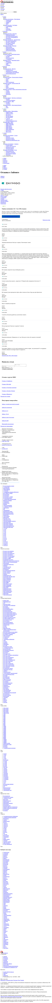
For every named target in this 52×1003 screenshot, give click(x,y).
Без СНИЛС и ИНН (7, 493)
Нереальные (6, 802)
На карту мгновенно (8, 554)
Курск (4, 886)
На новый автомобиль (11, 41)
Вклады (5, 66)
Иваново (5, 870)
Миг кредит (8, 131)
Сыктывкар (6, 927)
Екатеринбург (6, 869)
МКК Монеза (9, 127)
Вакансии (5, 962)
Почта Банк (8, 30)
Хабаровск (5, 939)
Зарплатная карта (7, 592)
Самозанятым (6, 510)
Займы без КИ (5, 420)
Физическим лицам (7, 511)
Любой (4, 753)
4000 (4, 719)
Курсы (4, 74)
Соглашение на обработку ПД (10, 967)
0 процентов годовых (8, 797)
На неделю (5, 759)
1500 (4, 714)
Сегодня (5, 834)
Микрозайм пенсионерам (8, 424)
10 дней (5, 761)
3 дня (4, 757)
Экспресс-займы (7, 841)
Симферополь (6, 920)
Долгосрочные (6, 789)
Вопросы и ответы (10, 139)
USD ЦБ (2, 3)
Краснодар (5, 882)
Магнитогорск (6, 888)
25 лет (4, 540)
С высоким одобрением (8, 639)
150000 (4, 740)
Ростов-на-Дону (7, 911)
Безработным (6, 503)
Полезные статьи (10, 137)
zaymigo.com (5, 448)
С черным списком (7, 506)
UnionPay (8, 65)
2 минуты (5, 824)
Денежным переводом (8, 564)
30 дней (5, 764)
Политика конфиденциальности (10, 966)
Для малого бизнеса (10, 100)
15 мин (4, 829)
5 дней (4, 758)
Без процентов (9, 117)
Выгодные (5, 799)
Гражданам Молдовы (8, 527)
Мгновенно (6, 818)
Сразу (4, 838)
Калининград (6, 876)
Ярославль (5, 948)
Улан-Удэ (5, 936)
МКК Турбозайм (10, 124)
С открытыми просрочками (9, 499)
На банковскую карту (8, 559)
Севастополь (6, 919)
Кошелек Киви (6, 568)
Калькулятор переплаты (11, 120)
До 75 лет (5, 542)
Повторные (6, 644)
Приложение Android (11, 153)
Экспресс (5, 840)
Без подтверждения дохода (9, 612)
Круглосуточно (6, 604)
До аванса (5, 638)
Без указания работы (8, 622)
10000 (4, 726)
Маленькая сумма (7, 744)
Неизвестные (6, 624)
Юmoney (5, 574)
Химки (4, 940)
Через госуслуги (7, 679)
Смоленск (5, 921)
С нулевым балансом (8, 647)
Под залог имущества (8, 663)
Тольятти (5, 931)
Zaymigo (2, 177)
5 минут (5, 827)
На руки (5, 627)
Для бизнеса (6, 507)
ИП (7, 106)
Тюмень (5, 934)
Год (4, 786)
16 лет (4, 530)
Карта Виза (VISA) (7, 583)
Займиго (2, 176)
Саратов (5, 917)
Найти (15, 11)
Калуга (4, 877)
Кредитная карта (7, 577)
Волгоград (5, 863)
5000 (4, 720)
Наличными (6, 563)
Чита (4, 945)
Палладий (8, 94)
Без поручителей (7, 610)
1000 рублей (6, 713)
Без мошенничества (7, 682)
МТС (7, 24)
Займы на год (5, 410)
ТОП (4, 640)
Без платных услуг (7, 619)
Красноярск (6, 883)
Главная (5, 956)
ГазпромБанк (9, 26)
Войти (2, 14)
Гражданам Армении (8, 524)
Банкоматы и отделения (11, 71)
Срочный (5, 697)
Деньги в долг (9, 119)
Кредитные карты (15, 54)
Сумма (2, 190)
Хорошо (31, 1001)
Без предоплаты (7, 649)
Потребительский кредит (12, 36)
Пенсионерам (6, 488)
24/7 (4, 603)
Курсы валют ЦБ (16, 83)
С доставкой (9, 55)
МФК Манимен (9, 123)
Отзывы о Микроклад (7, 394)
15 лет (4, 529)
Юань (7, 81)
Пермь (4, 908)
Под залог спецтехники (8, 664)
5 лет (4, 783)
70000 (4, 736)
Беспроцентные (6, 805)
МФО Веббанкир (10, 129)
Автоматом (5, 836)
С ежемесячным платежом (9, 748)
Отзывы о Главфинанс (7, 381)
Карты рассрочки (10, 57)
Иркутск (5, 873)
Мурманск (5, 892)
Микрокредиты (6, 628)
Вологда (5, 865)
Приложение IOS (10, 151)
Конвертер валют (10, 147)
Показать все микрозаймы (7, 426)
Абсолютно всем (7, 519)
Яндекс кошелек (7, 571)
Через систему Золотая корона (10, 562)
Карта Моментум (7, 586)
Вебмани (5, 565)
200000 (4, 742)
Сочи (4, 922)
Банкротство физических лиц (13, 140)
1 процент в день (7, 798)
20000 (4, 728)
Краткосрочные (6, 787)
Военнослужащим (7, 500)
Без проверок (6, 607)
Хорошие (5, 643)
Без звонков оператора (8, 650)
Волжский (5, 864)
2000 (4, 715)
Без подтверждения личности (10, 613)
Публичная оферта (7, 963)
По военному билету (8, 668)
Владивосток (6, 859)
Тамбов (5, 928)
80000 (4, 737)
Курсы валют (6, 163)
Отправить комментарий (7, 369)
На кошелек (6, 569)
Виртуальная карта (7, 591)
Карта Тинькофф (7, 585)
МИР (7, 64)
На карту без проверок (8, 551)
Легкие (5, 701)
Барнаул (5, 856)
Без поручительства (7, 611)
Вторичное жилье (10, 48)
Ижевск (5, 871)
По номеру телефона (8, 634)
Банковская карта (7, 588)
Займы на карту (9, 113)
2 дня (4, 756)
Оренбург (5, 905)
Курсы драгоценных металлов (19, 89)
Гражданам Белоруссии (8, 526)
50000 (4, 733)
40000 (4, 732)
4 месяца (5, 772)
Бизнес (4, 95)
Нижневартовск (7, 894)
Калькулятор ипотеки (11, 50)
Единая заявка (9, 145)
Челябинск (5, 943)
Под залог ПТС (6, 653)
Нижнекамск (6, 896)
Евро (7, 79)
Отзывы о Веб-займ (6, 384)
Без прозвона (6, 651)
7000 (4, 722)
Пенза (4, 906)
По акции (5, 810)
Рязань (4, 912)
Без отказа (8, 114)
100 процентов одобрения (9, 605)
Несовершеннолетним (8, 513)
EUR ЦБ (2, 6)
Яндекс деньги (6, 573)
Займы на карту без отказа (8, 417)
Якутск (5, 946)
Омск (4, 903)
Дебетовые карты (15, 60)
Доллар (7, 78)
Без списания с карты (8, 616)
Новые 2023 (6, 600)
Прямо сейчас (6, 839)
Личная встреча (6, 672)
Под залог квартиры (8, 661)
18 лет (4, 533)
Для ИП (8, 99)
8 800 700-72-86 (5, 441)
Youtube (22, 980)
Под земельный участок (8, 666)
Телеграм (15, 980)
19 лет (4, 534)
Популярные (17, 19)
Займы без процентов (7, 407)
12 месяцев (5, 779)
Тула (4, 933)
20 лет (4, 535)
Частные (5, 702)
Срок (2, 195)
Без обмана (5, 681)
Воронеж (5, 866)
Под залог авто (6, 656)
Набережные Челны (7, 893)
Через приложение (7, 594)
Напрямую (5, 685)
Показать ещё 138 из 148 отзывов (9, 355)
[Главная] (7, 2)
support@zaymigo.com (7, 445)
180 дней (5, 767)
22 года (5, 538)
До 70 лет (5, 541)
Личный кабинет (10, 148)
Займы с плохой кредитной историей (10, 404)
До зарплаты (6, 636)
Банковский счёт (7, 575)
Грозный (5, 868)
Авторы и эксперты (10, 152)
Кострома (5, 881)
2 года (4, 780)
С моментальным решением (9, 817)
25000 (4, 729)
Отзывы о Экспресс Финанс (8, 390)
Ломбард (5, 670)
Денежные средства (7, 669)
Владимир (5, 862)
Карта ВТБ (5, 587)
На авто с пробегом (10, 42)
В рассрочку (6, 809)
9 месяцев (5, 775)
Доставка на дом (7, 566)
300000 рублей (6, 743)
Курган (5, 885)
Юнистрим (5, 593)
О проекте (5, 958)
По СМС (5, 645)
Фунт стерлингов (10, 82)
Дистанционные (7, 690)
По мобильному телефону (9, 633)
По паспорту (6, 495)
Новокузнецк (6, 899)
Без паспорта (6, 494)
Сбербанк (8, 28)
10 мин (4, 828)
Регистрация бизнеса (16, 105)
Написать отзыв (46, 220)
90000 (4, 738)
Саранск (5, 916)
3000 (4, 716)
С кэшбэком (9, 59)
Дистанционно (6, 691)
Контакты (8, 154)
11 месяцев (5, 778)
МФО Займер (9, 128)
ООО (7, 107)
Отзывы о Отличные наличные (9, 387)
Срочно (5, 820)
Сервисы (16, 144)
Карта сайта (6, 965)
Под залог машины (7, 658)
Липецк (5, 887)
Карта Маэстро (6, 581)
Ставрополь (6, 923)
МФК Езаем (9, 125)
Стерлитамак (6, 925)
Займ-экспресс (6, 843)
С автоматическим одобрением (10, 816)
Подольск (5, 910)
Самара (5, 914)
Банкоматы (8, 38)
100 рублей (5, 708)
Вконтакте (3, 980)
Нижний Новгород (7, 897)
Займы (4, 108)
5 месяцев (5, 773)
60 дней (5, 766)
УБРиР (7, 22)
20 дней (5, 763)
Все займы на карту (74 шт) (11, 216)
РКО (12, 101)
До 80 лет (5, 544)
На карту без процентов (8, 553)
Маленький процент (8, 803)
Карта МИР (6, 582)
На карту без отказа (7, 552)
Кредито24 (8, 130)
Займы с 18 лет (5, 414)
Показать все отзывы (5, 396)
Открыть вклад (9, 70)
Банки (4, 16)
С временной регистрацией (9, 692)
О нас (15, 150)
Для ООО (8, 104)
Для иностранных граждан (9, 521)
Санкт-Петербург (7, 915)
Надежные (5, 687)
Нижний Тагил (6, 898)
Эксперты (5, 961)
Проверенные (6, 686)
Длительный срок (7, 790)
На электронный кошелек (9, 570)
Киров (4, 880)
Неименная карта (7, 589)
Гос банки (14, 25)
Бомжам (5, 504)
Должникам (6, 501)
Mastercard (8, 61)
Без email (5, 675)
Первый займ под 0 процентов (10, 806)
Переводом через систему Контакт (11, 560)
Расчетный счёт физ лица (9, 576)
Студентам (5, 490)
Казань (4, 875)
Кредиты (5, 31)
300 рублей (5, 710)
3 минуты (5, 826)
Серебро (8, 91)
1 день (4, 755)
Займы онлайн (9, 112)
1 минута (5, 823)
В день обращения (7, 844)
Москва (5, 891)
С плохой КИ (6, 487)
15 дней (5, 762)
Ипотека (14, 45)
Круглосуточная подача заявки (10, 632)
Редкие (4, 626)
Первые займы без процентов (10, 808)
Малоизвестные (7, 601)
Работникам (6, 517)
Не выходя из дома (7, 646)
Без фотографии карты (8, 618)
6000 (4, 721)
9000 (4, 725)
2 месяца (5, 769)
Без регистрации (7, 695)
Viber (4, 974)
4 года (4, 781)
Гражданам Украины (8, 523)
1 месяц (5, 768)
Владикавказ (6, 860)
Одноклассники (9, 980)
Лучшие (5, 641)
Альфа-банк (8, 20)
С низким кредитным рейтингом (10, 492)
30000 (4, 731)
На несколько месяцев (8, 784)
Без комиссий (6, 676)
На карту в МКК (7, 558)
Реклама (5, 960)
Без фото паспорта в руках (9, 617)
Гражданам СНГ (7, 522)
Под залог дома (6, 662)
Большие (5, 745)
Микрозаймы (14, 111)
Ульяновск (5, 937)
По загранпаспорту (7, 498)
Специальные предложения (12, 72)
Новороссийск (6, 900)
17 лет (4, 532)
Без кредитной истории (8, 486)
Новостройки (9, 47)
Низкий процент (7, 800)
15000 (4, 727)
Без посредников (7, 684)
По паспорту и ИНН (8, 496)
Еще (2, 547)
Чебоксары (5, 942)
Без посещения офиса (8, 609)
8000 (4, 723)
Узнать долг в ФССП (11, 146)
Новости (8, 136)
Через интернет (6, 635)
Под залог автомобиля (8, 657)
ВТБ (7, 27)
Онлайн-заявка (9, 44)
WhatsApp (5, 975)
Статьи (4, 133)
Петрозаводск (6, 909)
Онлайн (8, 56)
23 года (5, 539)
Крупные (5, 746)
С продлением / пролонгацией (10, 673)
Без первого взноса (10, 43)
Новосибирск (6, 902)
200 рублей (5, 709)
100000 (4, 739)
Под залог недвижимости (12, 37)
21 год (4, 536)
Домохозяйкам (6, 489)
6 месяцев (5, 774)
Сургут (5, 926)
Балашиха (5, 854)
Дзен (19, 980)
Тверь (4, 929)
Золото (7, 90)
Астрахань (5, 853)
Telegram (5, 973)
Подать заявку (4, 196)
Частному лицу (6, 518)
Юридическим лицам (8, 512)
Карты (4, 51)
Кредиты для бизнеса (16, 97)
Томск (4, 932)
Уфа (4, 938)
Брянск (4, 858)
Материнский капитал (8, 623)
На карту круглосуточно (8, 556)
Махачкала (5, 889)
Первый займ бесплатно (6, 189)
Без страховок (6, 678)
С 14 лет (5, 528)
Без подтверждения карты (9, 615)
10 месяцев (5, 776)
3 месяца (5, 770)
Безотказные (6, 696)
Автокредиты (17, 39)
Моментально (6, 821)
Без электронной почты (8, 674)
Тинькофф (8, 21)
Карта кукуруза (6, 580)
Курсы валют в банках (17, 77)
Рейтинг (5, 699)
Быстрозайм (6, 835)
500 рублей (5, 711)
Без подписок (6, 621)
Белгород (5, 857)
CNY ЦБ (3, 9)
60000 (4, 734)
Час (4, 833)
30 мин (4, 830)
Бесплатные (6, 804)
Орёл (4, 904)
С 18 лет (8, 118)
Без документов (6, 680)
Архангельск (6, 852)
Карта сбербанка (7, 579)
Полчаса (5, 832)
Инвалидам (6, 515)
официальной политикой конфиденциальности (11, 996)
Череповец (5, 944)
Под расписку (6, 667)
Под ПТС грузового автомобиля (10, 655)
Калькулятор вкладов (11, 73)
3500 (4, 717)
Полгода (5, 785)
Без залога (5, 652)
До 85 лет (5, 545)
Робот (4, 698)
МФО (11, 122)
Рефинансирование (10, 34)
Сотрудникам (6, 516)
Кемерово (5, 879)
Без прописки (6, 693)
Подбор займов (9, 116)
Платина (8, 93)
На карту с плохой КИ (8, 557)
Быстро (5, 822)
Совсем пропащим (7, 505)
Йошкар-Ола (6, 874)
